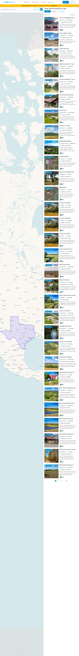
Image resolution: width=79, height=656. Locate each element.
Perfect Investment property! (66, 434)
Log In (72, 2)
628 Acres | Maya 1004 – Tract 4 (67, 64)
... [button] (63, 480)
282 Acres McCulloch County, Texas (66, 419)
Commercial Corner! (64, 48)
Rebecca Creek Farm (64, 279)
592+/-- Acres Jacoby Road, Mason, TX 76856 (67, 388)
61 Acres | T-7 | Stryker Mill (65, 341)
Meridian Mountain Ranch (65, 141)
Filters (62, 11)
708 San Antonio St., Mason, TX (66, 372)
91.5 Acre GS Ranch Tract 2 (65, 249)
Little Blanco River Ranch (65, 326)
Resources (50, 2)
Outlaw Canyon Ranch (64, 264)
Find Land (26, 2)
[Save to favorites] (55, 18)
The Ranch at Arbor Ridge (65, 357)
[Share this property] (57, 18)
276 (66, 480)
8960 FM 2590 (62, 187)
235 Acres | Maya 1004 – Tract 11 (67, 79)
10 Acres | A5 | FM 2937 (64, 202)
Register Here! (54, 5)
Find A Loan (43, 2)
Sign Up (65, 2)
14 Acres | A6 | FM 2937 (64, 218)
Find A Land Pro (35, 2)
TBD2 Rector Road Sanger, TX (66, 465)
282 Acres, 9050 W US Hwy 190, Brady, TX (66, 403)
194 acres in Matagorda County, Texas (66, 18)
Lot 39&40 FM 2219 (64, 156)
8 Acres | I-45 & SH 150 (64, 310)
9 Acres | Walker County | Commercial (65, 33)
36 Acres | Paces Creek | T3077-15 (67, 449)
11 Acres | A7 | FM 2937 (64, 233)
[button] (1, 14)
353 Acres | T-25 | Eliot (64, 125)
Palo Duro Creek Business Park (66, 172)
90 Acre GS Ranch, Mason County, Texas (67, 295)
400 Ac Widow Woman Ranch (66, 94)
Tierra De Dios (62, 110)
